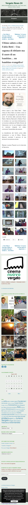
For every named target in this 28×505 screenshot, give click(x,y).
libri (2, 411)
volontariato (14, 422)
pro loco (6, 416)
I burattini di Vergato (5, 445)
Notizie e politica (17, 66)
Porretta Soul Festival (18, 414)
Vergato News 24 (14, 3)
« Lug (9, 393)
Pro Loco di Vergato (5, 448)
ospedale (4, 414)
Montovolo (14, 412)
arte (5, 401)
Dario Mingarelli (21, 405)
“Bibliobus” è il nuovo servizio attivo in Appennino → (20, 35)
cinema (6, 405)
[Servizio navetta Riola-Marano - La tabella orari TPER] (20, 315)
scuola (23, 416)
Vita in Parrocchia (12, 68)
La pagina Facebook (7, 288)
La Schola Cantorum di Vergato (8, 485)
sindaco (12, 69)
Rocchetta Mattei (16, 416)
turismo (19, 418)
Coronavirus (12, 405)
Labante (23, 409)
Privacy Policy (4, 487)
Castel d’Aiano (19, 403)
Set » (19, 393)
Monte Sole (9, 412)
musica (19, 412)
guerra (13, 409)
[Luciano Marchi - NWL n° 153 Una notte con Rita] (7, 342)
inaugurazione (18, 409)
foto (19, 406)
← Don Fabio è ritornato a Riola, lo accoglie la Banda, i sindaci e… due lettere (8, 36)
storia (15, 418)
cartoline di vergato (11, 403)
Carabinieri (22, 401)
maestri (21, 411)
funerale (3, 69)
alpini (2, 401)
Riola (10, 416)
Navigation (14, 18)
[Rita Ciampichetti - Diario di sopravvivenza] (7, 328)
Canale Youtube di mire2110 (7, 443)
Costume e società (10, 66)
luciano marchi (7, 411)
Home (9, 25)
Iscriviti (4, 478)
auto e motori (10, 401)
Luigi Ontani (13, 411)
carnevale (4, 403)
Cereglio (3, 405)
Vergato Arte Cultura (15, 421)
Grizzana (8, 409)
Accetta (14, 501)
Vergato (7, 68)
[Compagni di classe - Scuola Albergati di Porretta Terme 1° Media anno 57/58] (20, 342)
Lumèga (17, 411)
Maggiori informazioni (16, 499)
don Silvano (4, 407)
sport (11, 418)
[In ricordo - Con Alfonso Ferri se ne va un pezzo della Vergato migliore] (7, 302)
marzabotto (4, 413)
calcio (15, 401)
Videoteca (5, 422)
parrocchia (8, 69)
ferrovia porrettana (12, 407)
